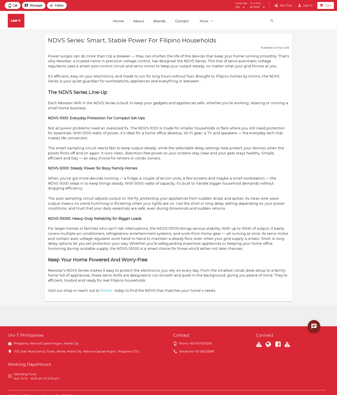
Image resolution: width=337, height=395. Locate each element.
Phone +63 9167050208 (195, 343)
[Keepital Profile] (259, 344)
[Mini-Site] (287, 344)
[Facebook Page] (278, 344)
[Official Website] (268, 344)
